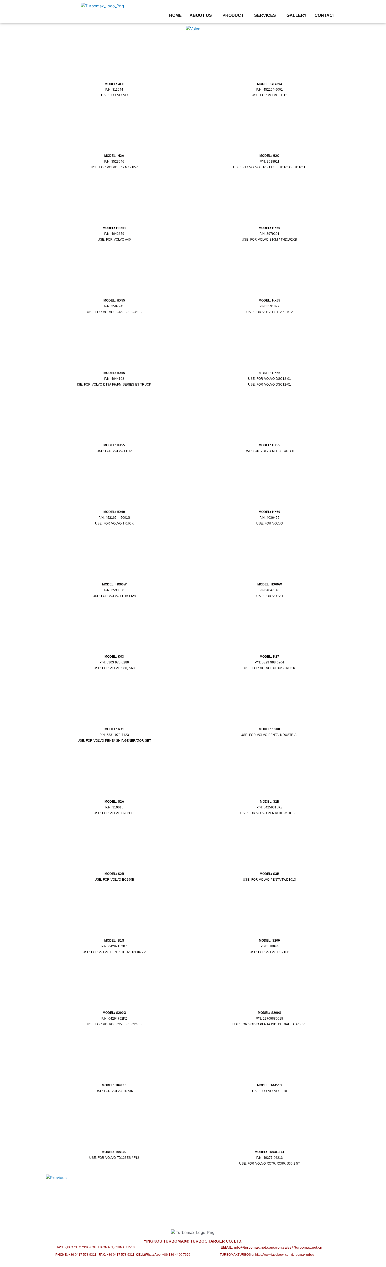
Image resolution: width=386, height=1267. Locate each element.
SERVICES (265, 15)
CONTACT (325, 15)
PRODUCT (233, 15)
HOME (175, 15)
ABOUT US (201, 15)
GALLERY (296, 15)
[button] (202, 15)
